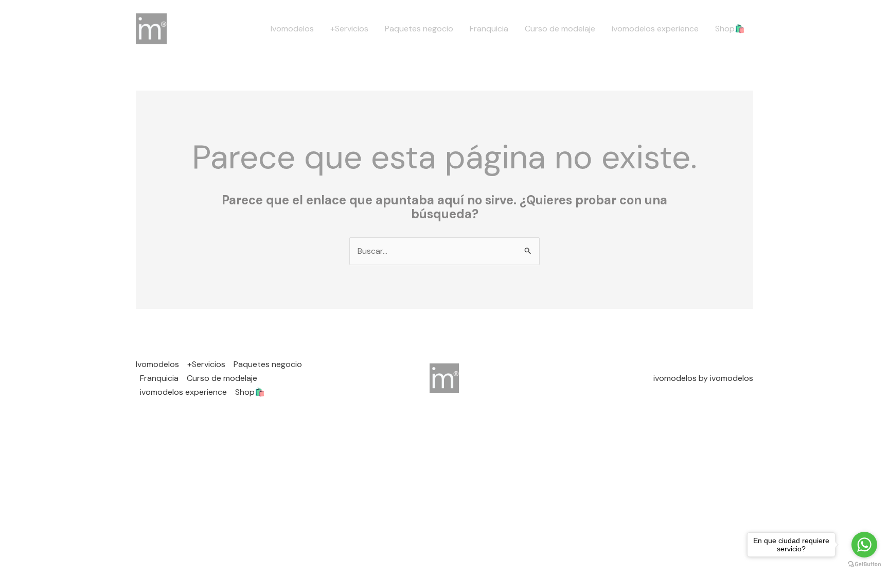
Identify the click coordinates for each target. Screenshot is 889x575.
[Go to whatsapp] (864, 544)
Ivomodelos (292, 28)
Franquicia (489, 28)
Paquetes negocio (419, 28)
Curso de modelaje (560, 28)
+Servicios (349, 28)
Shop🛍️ (730, 28)
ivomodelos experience (655, 28)
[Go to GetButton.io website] (864, 564)
